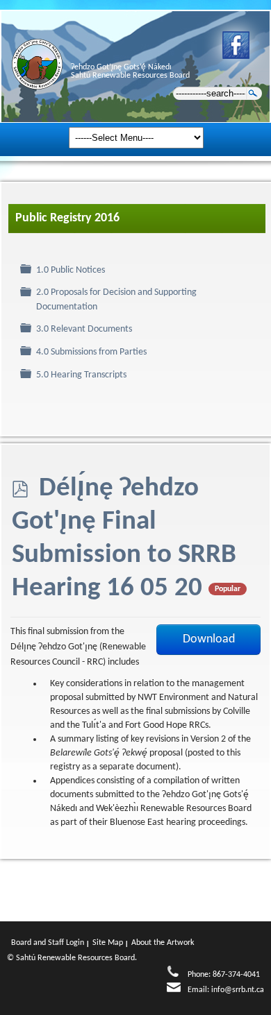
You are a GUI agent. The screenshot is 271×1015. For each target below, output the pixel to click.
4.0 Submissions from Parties (91, 352)
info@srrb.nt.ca (237, 990)
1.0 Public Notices (70, 270)
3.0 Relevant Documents (84, 329)
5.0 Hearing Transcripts (81, 375)
